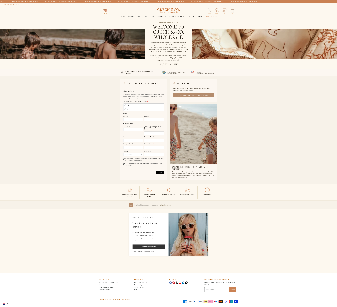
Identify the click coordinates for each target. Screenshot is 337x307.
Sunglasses (197, 16)
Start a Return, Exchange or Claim (108, 282)
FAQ (135, 289)
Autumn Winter (148, 16)
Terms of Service (139, 287)
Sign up (232, 289)
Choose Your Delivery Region (11, 4)
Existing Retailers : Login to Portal (193, 95)
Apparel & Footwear (176, 16)
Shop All (122, 16)
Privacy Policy (138, 285)
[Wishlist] (105, 7)
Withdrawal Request (104, 289)
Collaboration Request (105, 285)
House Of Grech (212, 16)
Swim (188, 16)
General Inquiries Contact (106, 287)
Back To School (134, 16)
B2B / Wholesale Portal (140, 282)
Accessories (161, 16)
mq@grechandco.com (165, 205)
